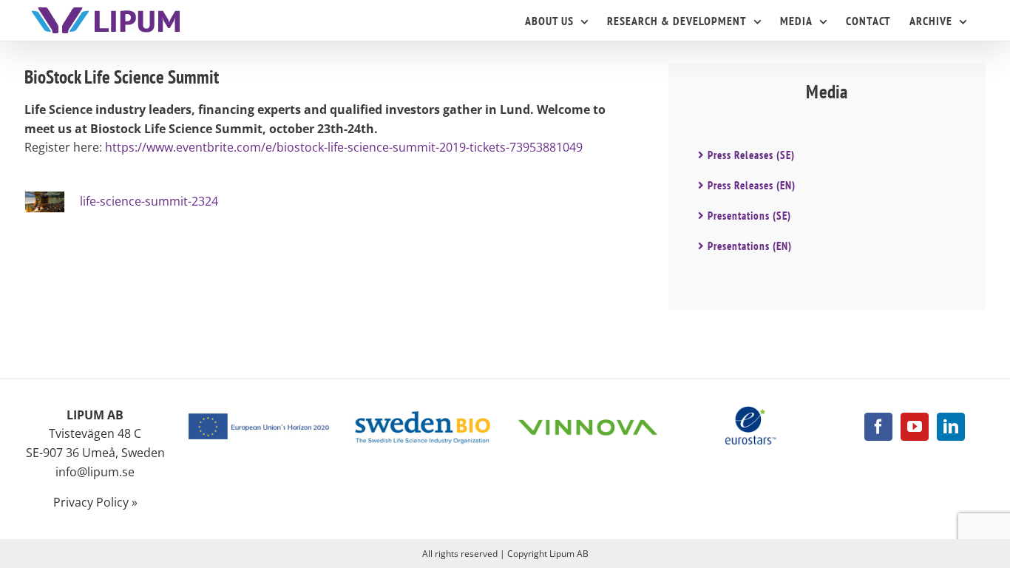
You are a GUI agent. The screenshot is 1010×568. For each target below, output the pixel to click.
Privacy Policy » (95, 502)
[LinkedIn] (951, 427)
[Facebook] (878, 427)
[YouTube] (915, 427)
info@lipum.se (95, 472)
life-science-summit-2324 (149, 201)
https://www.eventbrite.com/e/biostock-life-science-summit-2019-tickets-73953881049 (344, 147)
